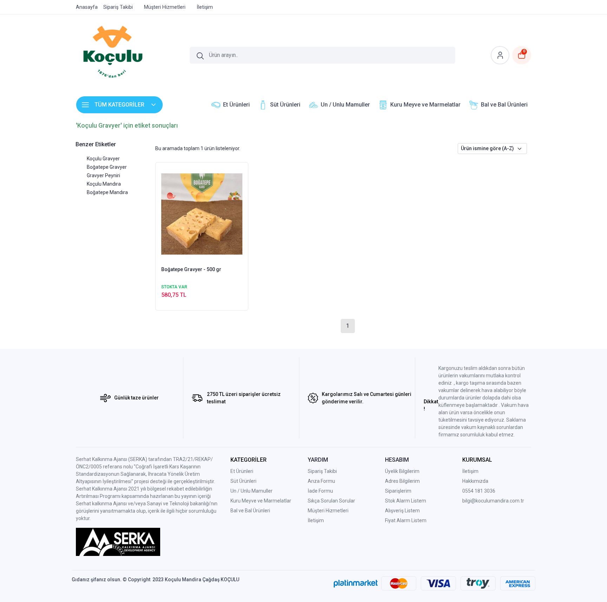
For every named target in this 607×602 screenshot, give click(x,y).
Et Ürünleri (241, 471)
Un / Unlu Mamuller (251, 491)
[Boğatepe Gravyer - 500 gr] (202, 213)
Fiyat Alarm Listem (405, 520)
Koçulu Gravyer (103, 158)
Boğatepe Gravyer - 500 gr (191, 269)
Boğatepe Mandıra (107, 192)
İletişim (470, 471)
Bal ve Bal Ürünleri (250, 510)
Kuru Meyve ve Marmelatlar (260, 501)
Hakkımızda (475, 481)
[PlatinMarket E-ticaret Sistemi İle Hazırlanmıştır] (356, 583)
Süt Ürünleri (243, 481)
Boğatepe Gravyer (107, 167)
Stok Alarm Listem (405, 501)
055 (466, 491)
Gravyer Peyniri (103, 175)
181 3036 (485, 491)
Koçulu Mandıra (104, 184)
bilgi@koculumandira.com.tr (493, 501)
